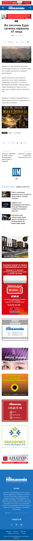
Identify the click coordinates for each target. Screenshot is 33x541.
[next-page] (6, 228)
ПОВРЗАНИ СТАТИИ (8, 187)
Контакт (23, 533)
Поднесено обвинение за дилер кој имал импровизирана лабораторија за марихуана (8, 157)
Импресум (8, 531)
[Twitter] (13, 143)
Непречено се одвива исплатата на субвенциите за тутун (24, 155)
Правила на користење (14, 533)
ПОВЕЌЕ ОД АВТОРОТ (23, 187)
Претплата (23, 531)
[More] (28, 42)
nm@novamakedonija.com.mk (19, 513)
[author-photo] (16, 176)
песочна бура (17, 132)
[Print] (21, 143)
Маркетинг (16, 531)
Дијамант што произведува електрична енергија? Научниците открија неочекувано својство (20, 207)
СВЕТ (16, 21)
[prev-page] (3, 228)
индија (10, 132)
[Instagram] (16, 525)
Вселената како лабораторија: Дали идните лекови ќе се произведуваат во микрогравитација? (18, 219)
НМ (13, 35)
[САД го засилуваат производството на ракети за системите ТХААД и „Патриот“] (6, 194)
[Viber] (25, 143)
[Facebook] (9, 143)
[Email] (17, 143)
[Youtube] (21, 525)
